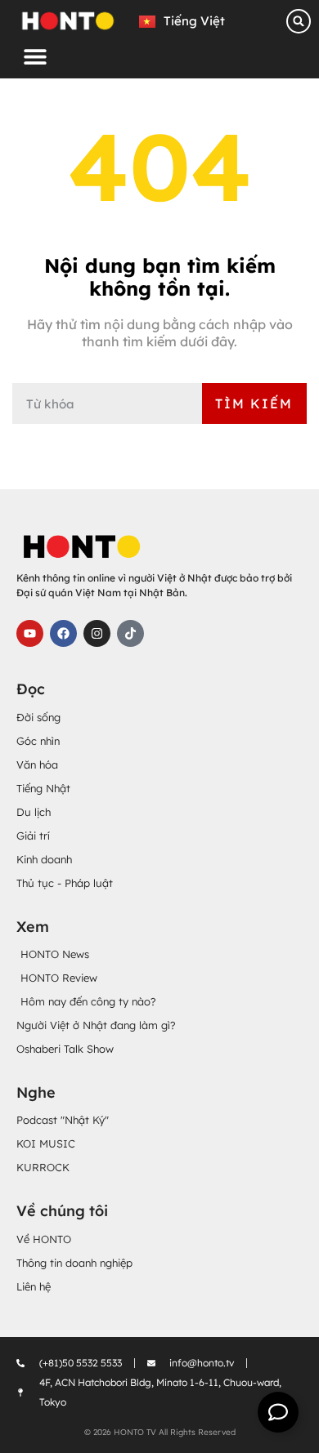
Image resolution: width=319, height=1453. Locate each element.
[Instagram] (96, 633)
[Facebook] (63, 633)
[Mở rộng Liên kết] (278, 1412)
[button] (34, 56)
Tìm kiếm (254, 403)
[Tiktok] (130, 633)
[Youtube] (29, 633)
